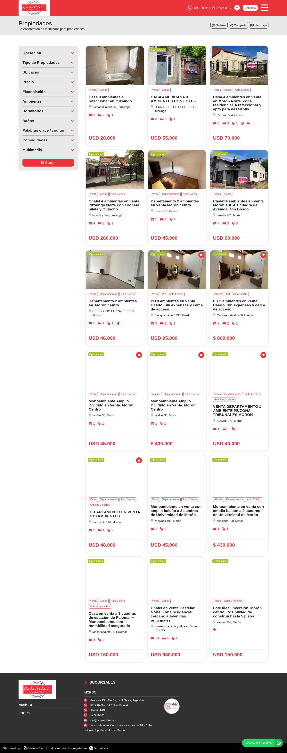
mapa (263, 25)
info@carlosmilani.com (103, 720)
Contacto (250, 7)
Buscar (50, 163)
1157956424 (96, 714)
